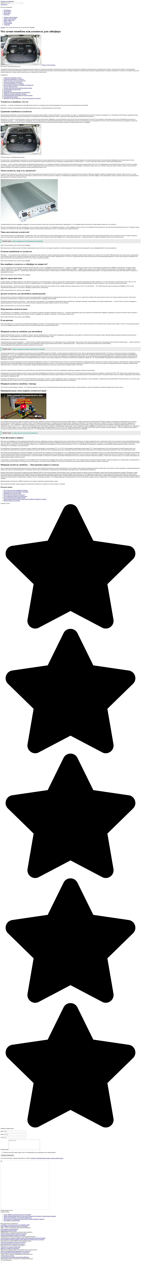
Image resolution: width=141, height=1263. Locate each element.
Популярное (7, 10)
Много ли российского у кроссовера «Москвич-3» (18, 1217)
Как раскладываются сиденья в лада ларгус (13, 1244)
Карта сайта (7, 13)
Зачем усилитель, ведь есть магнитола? (15, 80)
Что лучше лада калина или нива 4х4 (14, 494)
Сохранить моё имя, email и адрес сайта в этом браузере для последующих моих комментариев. (29, 1152)
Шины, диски (8, 21)
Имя (2, 1131)
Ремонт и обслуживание (10, 17)
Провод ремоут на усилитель (12, 500)
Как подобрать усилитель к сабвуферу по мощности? (18, 85)
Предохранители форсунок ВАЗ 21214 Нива (13, 1235)
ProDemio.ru (4, 4)
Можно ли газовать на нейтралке (10, 1248)
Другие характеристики (10, 86)
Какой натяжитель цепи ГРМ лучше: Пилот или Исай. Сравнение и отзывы (25, 499)
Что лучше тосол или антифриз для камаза (15, 490)
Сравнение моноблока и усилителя (14, 79)
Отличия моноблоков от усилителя (13, 83)
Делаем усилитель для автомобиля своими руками (18, 88)
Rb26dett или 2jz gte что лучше (12, 493)
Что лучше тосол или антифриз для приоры (16, 491)
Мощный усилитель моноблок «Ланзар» (15, 94)
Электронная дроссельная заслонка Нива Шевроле (15, 1257)
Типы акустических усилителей (13, 82)
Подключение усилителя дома (12, 89)
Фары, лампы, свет (9, 20)
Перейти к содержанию (7, 1)
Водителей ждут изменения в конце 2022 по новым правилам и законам (24, 1219)
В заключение (8, 91)
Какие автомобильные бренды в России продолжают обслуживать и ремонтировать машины (30, 1216)
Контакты (6, 14)
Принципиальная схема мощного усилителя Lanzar (18, 95)
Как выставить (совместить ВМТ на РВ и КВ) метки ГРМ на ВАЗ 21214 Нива (22, 1239)
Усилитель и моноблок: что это (12, 77)
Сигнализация (8, 23)
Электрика (7, 24)
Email (3, 1134)
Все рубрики (7, 11)
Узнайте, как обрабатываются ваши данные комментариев (47, 1158)
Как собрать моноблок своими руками (14, 497)
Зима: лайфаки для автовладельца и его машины (17, 1214)
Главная (3, 27)
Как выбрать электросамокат (12, 1220)
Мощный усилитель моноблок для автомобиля (17, 92)
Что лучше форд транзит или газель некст (15, 496)
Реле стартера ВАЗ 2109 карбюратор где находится (15, 1252)
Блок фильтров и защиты (11, 97)
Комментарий (4, 1149)
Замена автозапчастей (10, 18)
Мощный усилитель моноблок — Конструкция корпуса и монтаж (22, 98)
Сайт (2, 1137)
